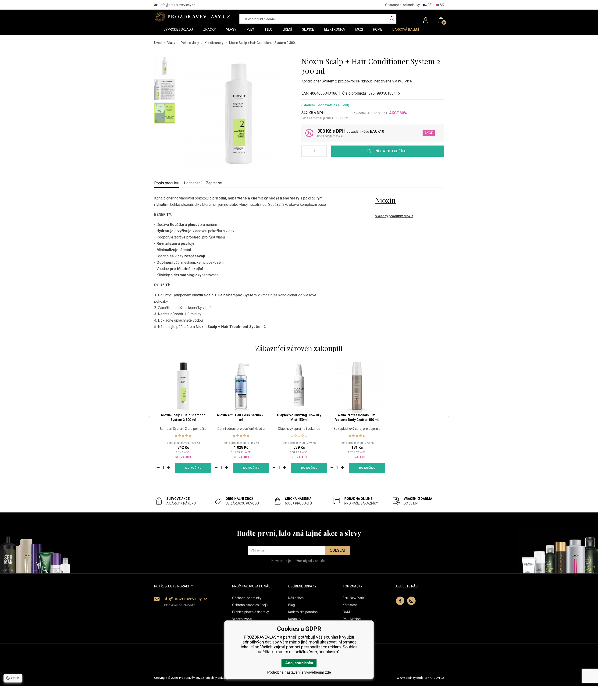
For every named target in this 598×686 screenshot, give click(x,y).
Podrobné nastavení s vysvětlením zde (299, 672)
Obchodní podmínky (246, 598)
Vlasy (171, 43)
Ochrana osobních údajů (250, 605)
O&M (346, 612)
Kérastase (350, 605)
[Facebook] (400, 601)
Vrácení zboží (242, 619)
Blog (291, 605)
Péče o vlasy (190, 43)
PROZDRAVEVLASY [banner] (192, 17)
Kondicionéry (214, 43)
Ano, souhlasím (299, 663)
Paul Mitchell (352, 619)
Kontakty (294, 619)
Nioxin (385, 200)
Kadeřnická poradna (303, 612)
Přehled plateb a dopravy (250, 612)
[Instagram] (411, 601)
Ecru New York (353, 598)
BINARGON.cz (434, 677)
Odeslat (338, 550)
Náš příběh (296, 598)
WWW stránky (406, 677)
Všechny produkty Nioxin (394, 216)
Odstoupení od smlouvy (402, 5)
